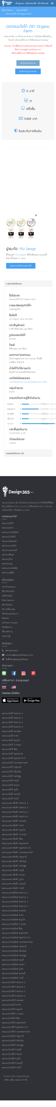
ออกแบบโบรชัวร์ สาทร (11, 1005)
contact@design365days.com (18, 655)
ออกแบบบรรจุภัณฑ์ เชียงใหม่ (14, 951)
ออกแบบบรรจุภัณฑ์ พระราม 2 (15, 893)
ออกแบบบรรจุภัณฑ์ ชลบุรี (13, 960)
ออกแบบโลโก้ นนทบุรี (11, 794)
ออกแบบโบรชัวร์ (9, 537)
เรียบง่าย (10, 419)
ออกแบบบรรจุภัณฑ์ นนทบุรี (13, 973)
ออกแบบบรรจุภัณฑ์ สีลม (12, 928)
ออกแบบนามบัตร (9, 546)
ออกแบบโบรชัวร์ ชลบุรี (11, 1049)
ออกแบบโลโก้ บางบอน (11, 745)
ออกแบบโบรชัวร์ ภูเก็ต (11, 1058)
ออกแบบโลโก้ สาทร (10, 736)
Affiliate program (10, 623)
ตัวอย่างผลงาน (8, 600)
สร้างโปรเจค (7, 605)
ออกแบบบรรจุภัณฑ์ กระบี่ (13, 978)
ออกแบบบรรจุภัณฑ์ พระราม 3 (15, 897)
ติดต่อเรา (5, 618)
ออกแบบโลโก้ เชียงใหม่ (11, 772)
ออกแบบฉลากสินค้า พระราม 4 (15, 812)
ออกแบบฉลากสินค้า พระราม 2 (15, 803)
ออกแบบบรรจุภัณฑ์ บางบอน (14, 924)
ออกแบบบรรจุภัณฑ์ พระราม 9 (15, 906)
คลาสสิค (10, 414)
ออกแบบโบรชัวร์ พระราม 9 (13, 996)
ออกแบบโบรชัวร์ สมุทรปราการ (15, 1027)
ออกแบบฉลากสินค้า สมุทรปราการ (16, 848)
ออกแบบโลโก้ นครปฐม (11, 776)
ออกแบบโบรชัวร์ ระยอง (12, 1054)
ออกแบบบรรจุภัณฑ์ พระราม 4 (15, 902)
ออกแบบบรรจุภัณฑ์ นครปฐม (14, 955)
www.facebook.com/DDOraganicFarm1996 (28, 382)
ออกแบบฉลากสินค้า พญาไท (13, 830)
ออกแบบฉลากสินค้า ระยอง (13, 875)
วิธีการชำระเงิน (8, 591)
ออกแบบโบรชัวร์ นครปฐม (13, 1045)
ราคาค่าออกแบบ (9, 587)
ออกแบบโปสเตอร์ (9, 541)
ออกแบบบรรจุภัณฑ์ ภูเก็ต (12, 969)
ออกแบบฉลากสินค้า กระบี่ (13, 888)
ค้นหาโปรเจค (7, 10)
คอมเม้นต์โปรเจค (15, 453)
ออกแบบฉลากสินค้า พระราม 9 (15, 816)
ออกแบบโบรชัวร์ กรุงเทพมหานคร (16, 1032)
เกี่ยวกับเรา (8, 580)
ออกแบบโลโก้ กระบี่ (10, 798)
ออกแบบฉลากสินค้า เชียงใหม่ (14, 861)
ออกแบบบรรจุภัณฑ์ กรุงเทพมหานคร (17, 942)
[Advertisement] (28, 180)
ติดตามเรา (7, 665)
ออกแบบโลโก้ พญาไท (11, 740)
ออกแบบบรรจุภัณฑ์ (10, 532)
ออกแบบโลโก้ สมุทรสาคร (12, 754)
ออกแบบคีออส (8, 555)
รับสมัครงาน (7, 627)
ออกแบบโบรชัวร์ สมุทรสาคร (14, 1023)
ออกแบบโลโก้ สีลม (10, 749)
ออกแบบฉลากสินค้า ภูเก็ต (13, 879)
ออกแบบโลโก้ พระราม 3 (12, 718)
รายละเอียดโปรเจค (14, 283)
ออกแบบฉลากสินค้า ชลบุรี (13, 870)
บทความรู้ (6, 636)
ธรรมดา (10, 404)
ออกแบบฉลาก (8, 528)
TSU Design (27, 249)
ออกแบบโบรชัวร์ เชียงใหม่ (13, 1041)
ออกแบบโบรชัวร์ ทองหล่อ (12, 1000)
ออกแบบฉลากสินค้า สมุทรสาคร (15, 843)
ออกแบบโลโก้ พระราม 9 (12, 727)
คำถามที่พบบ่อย (8, 609)
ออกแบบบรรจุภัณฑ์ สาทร (13, 915)
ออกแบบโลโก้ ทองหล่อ (11, 731)
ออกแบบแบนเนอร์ (9, 550)
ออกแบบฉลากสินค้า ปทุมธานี (14, 857)
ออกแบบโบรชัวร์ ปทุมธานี (13, 1036)
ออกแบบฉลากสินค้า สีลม (12, 839)
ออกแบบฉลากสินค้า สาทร (13, 825)
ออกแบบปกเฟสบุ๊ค (9, 568)
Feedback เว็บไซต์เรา (11, 693)
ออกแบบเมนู (7, 563)
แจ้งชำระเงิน (7, 596)
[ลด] (20, 404)
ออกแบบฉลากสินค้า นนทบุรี (14, 884)
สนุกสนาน (11, 409)
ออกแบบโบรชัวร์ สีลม (11, 1018)
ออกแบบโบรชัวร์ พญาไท (12, 1009)
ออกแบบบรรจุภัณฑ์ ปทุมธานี (14, 946)
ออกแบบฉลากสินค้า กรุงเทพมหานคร (17, 852)
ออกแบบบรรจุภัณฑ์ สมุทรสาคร (15, 933)
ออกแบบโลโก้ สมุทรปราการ (13, 758)
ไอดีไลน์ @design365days (16, 659)
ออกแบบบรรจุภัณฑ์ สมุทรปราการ (16, 937)
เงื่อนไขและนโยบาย (10, 614)
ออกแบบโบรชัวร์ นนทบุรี (12, 1063)
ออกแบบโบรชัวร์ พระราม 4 (13, 991)
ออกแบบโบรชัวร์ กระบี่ (11, 1067)
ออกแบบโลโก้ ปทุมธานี (11, 767)
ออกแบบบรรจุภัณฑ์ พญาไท (13, 919)
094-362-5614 (11, 651)
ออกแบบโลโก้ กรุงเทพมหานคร (15, 763)
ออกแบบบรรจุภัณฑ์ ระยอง (13, 964)
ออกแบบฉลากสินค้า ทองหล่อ (14, 821)
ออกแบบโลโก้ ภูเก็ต (10, 789)
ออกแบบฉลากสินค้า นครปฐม (14, 866)
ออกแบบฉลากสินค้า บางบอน (14, 834)
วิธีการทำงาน (7, 632)
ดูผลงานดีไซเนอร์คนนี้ (20, 266)
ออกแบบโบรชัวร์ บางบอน (12, 1014)
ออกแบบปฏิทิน (8, 572)
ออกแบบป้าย (7, 559)
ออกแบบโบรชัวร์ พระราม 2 (13, 982)
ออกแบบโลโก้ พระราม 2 (12, 713)
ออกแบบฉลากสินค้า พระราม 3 (15, 807)
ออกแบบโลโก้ (22, 10)
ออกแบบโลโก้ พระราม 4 (12, 722)
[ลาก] (28, 404)
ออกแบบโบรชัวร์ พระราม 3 (13, 987)
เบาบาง (10, 423)
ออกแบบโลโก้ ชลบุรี (10, 781)
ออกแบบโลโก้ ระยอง (10, 785)
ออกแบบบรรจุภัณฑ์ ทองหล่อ (14, 911)
